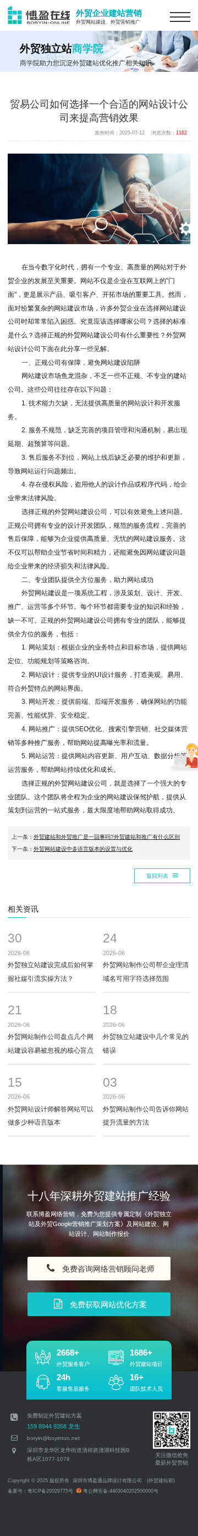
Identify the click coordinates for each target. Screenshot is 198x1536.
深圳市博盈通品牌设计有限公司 (107, 1480)
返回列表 (158, 876)
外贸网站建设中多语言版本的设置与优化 (83, 849)
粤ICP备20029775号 (50, 1491)
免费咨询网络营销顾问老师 (106, 1269)
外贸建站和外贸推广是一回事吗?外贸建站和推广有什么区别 (107, 837)
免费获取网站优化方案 (106, 1305)
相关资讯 (23, 909)
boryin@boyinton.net (53, 1438)
